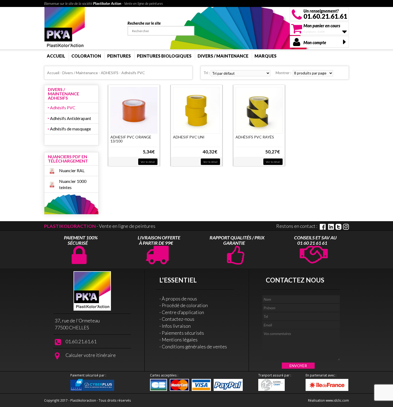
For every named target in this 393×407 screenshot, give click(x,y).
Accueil (56, 55)
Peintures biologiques (164, 55)
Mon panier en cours (321, 25)
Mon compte (314, 42)
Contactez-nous (178, 319)
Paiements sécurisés (183, 333)
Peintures (119, 55)
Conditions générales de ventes (194, 346)
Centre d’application (183, 312)
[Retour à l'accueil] (64, 27)
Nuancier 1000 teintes (72, 184)
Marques (265, 55)
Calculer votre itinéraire (91, 355)
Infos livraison (176, 326)
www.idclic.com (337, 400)
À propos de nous (179, 299)
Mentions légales (180, 339)
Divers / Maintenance (223, 55)
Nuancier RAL (71, 170)
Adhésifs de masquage (70, 128)
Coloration (86, 55)
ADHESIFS (109, 72)
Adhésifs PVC (62, 107)
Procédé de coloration (185, 305)
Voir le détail (148, 161)
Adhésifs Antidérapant (70, 118)
